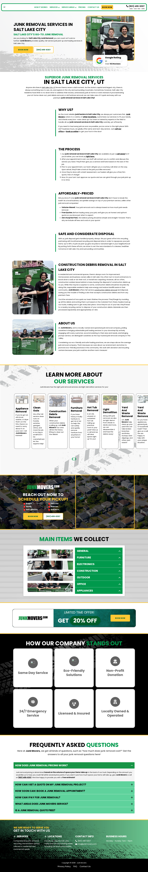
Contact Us (93, 7)
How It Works (40, 7)
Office (81, 584)
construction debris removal (105, 290)
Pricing (81, 7)
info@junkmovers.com (87, 844)
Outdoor (83, 577)
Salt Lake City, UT (48, 87)
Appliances (85, 590)
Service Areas (68, 7)
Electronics (85, 564)
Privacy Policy (64, 866)
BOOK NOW (23, 49)
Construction (87, 571)
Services (54, 7)
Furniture (84, 557)
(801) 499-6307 (136, 6)
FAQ (75, 866)
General (83, 551)
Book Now (107, 7)
